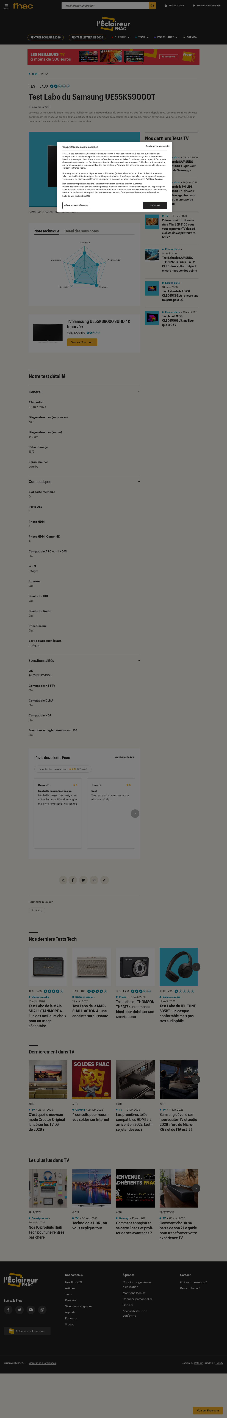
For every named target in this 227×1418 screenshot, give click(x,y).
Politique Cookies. (154, 179)
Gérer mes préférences (76, 205)
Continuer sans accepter (158, 146)
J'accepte (155, 205)
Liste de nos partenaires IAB (76, 196)
